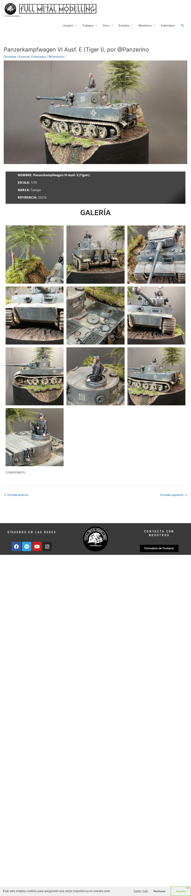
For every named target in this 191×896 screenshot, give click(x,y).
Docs (106, 25)
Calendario (168, 25)
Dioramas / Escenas (17, 56)
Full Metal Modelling (11, 16)
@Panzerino (56, 56)
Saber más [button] (141, 891)
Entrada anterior (16, 495)
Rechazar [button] (159, 891)
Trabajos (88, 25)
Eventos (124, 25)
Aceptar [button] (181, 891)
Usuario (68, 25)
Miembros (145, 25)
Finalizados (38, 56)
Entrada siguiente (173, 495)
